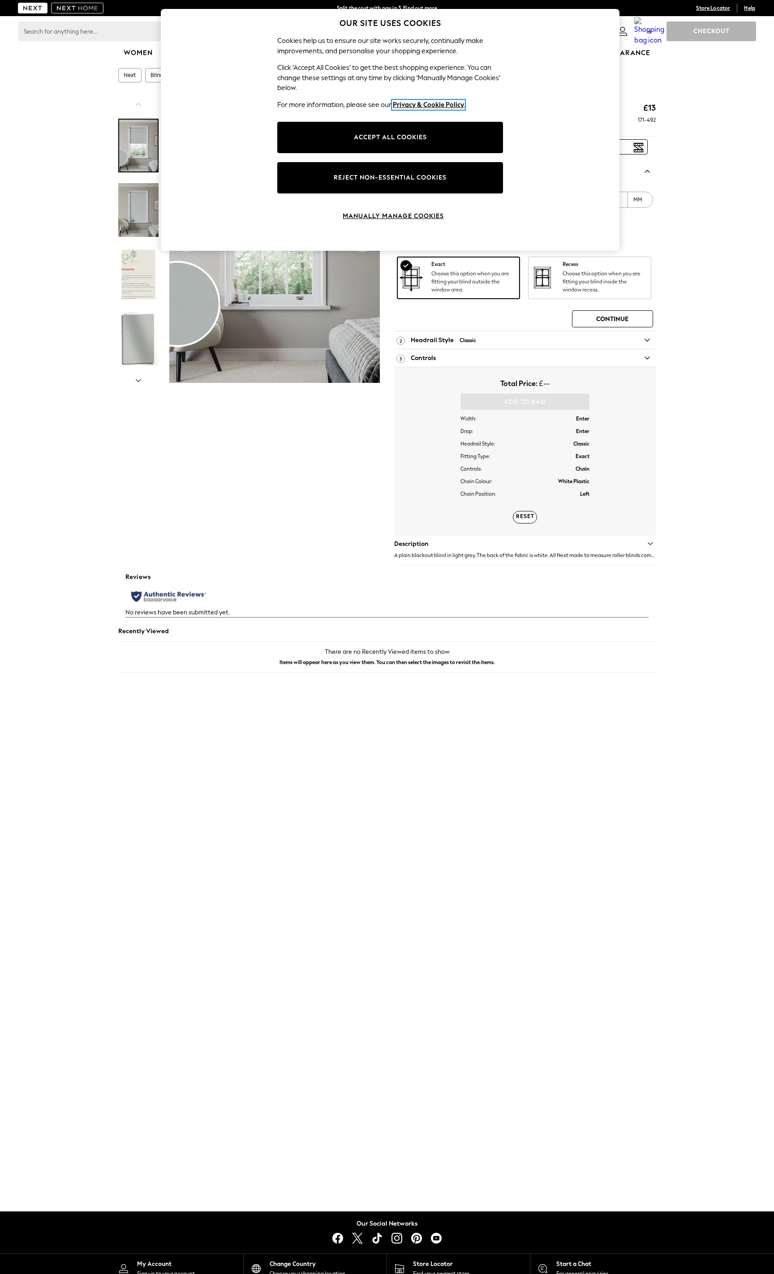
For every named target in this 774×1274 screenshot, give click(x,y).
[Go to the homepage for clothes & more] (32, 8)
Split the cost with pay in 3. (387, 8)
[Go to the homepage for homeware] (77, 8)
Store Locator (713, 8)
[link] (622, 31)
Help (749, 8)
